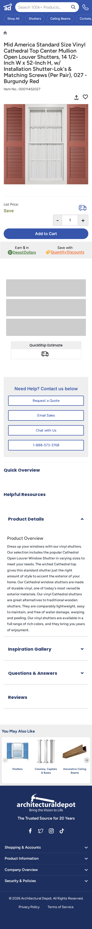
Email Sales (46, 415)
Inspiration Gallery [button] (29, 649)
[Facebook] (30, 830)
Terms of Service (61, 907)
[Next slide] (87, 760)
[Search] (73, 7)
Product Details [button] (26, 519)
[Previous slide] (5, 760)
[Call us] (85, 7)
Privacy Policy (29, 907)
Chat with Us (46, 430)
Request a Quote (46, 400)
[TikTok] (62, 830)
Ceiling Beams (60, 18)
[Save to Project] (85, 97)
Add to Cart (46, 233)
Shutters (35, 18)
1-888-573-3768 (46, 445)
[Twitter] (41, 830)
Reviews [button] (17, 697)
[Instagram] (51, 830)
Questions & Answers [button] (32, 673)
